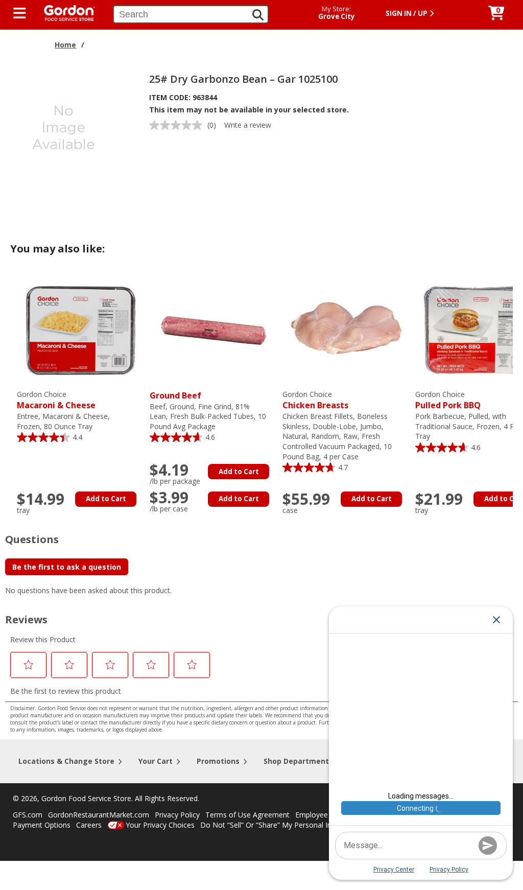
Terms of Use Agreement (247, 814)
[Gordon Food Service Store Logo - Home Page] (64, 12)
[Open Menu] (19, 13)
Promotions (218, 761)
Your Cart (155, 761)
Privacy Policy (177, 814)
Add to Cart (106, 498)
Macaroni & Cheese (56, 400)
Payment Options (41, 825)
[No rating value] (178, 125)
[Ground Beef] (213, 329)
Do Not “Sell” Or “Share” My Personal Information (282, 825)
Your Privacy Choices (160, 825)
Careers (89, 825)
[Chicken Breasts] (346, 329)
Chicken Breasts (315, 400)
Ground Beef (175, 395)
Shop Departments (298, 761)
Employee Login (321, 814)
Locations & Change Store (66, 761)
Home (65, 45)
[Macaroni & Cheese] (80, 329)
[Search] (258, 14)
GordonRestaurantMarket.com (98, 814)
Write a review (247, 125)
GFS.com (27, 814)
